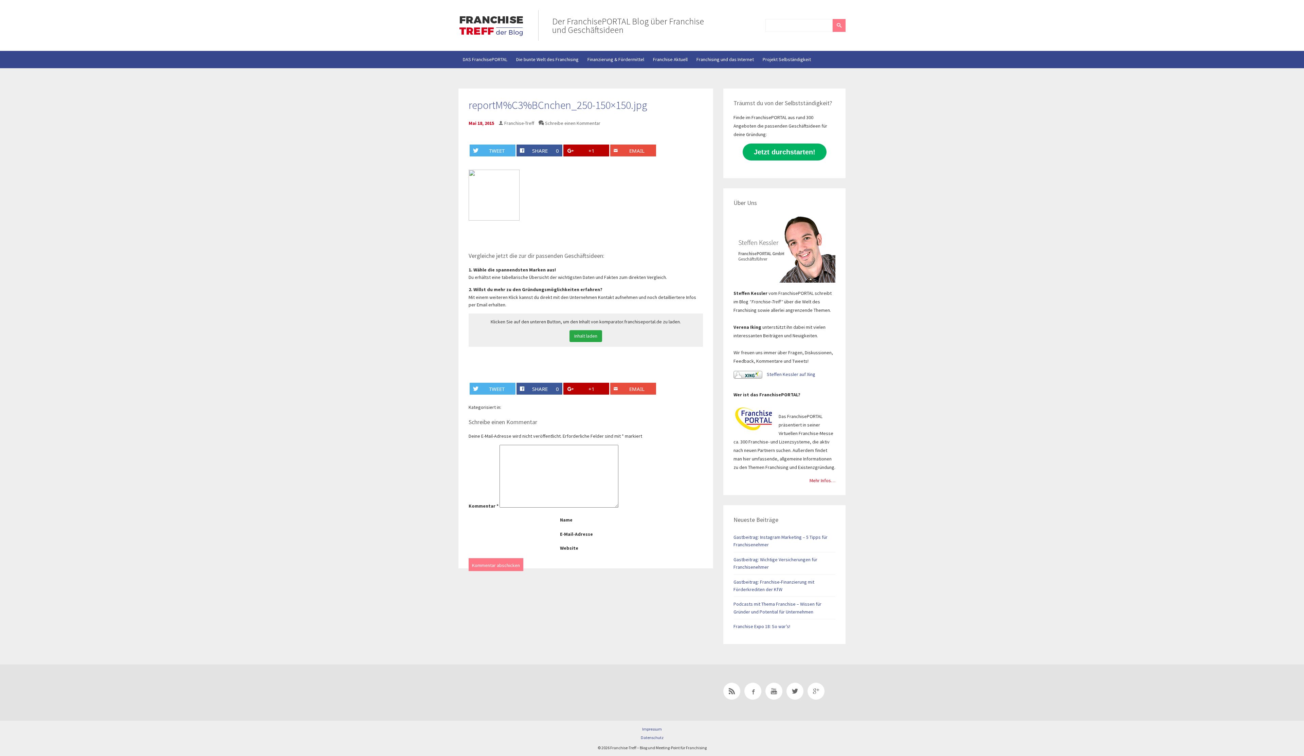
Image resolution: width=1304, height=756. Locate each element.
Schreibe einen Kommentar (572, 123)
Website (569, 548)
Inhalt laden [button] (585, 336)
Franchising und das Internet (725, 59)
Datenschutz (652, 737)
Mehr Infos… (822, 480)
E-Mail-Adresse (576, 534)
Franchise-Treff (519, 123)
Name (566, 520)
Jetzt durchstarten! (784, 152)
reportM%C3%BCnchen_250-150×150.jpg (558, 105)
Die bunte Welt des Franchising (547, 59)
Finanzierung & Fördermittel (615, 59)
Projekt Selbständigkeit (787, 59)
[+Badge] (506, 693)
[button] (839, 25)
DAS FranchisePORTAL (485, 59)
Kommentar (484, 506)
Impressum (652, 729)
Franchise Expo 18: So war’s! (762, 626)
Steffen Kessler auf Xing (790, 374)
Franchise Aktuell (670, 59)
